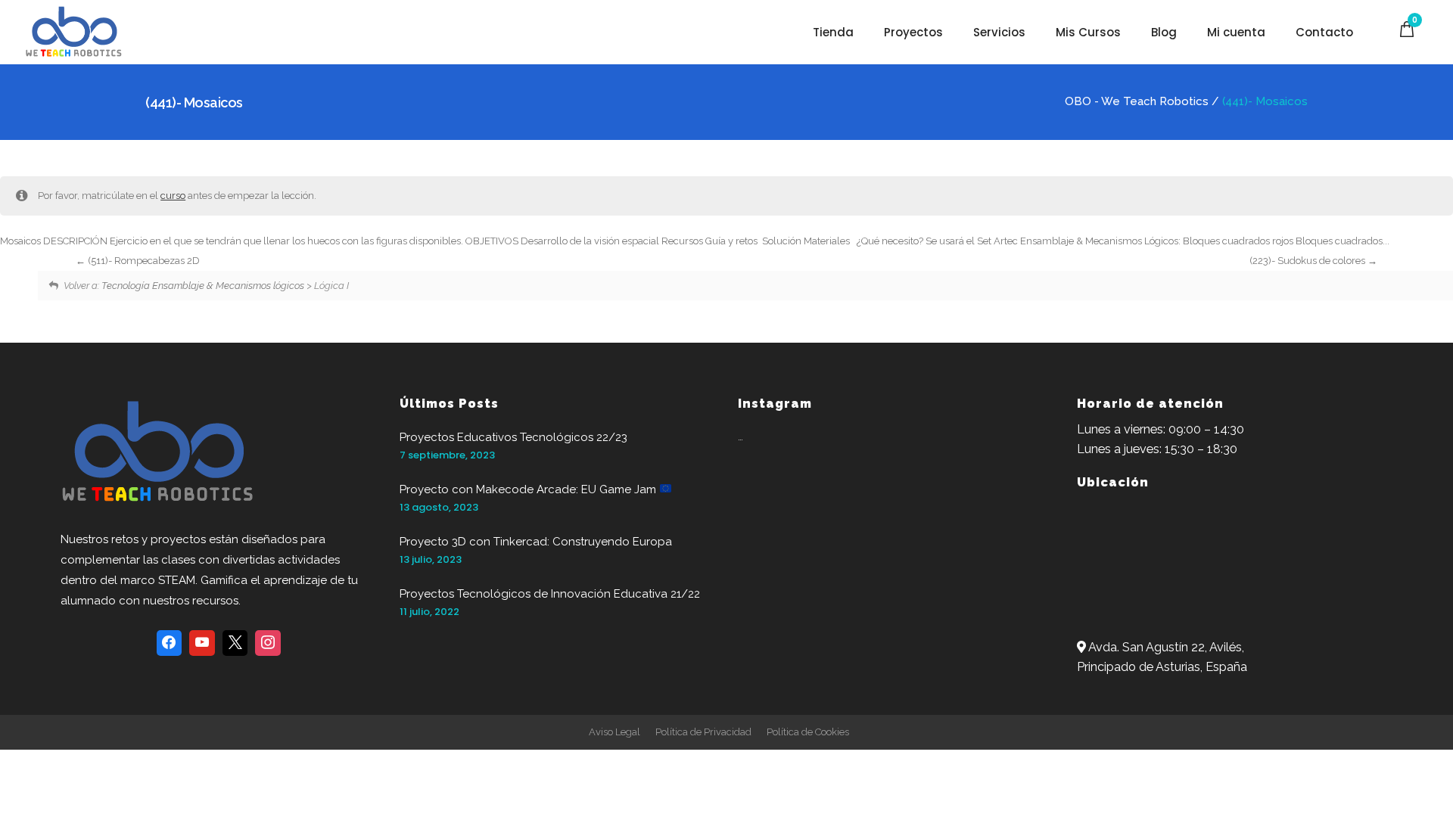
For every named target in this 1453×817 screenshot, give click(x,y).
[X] (235, 643)
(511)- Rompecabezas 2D (143, 260)
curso (172, 195)
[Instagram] (268, 643)
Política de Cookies (808, 732)
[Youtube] (202, 643)
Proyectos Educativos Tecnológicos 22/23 (513, 437)
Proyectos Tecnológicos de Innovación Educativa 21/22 (550, 594)
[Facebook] (169, 643)
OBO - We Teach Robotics (1137, 101)
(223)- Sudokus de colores (1308, 260)
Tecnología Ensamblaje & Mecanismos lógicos (202, 285)
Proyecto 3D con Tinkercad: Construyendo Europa (536, 541)
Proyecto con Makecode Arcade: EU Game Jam (529, 489)
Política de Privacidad (703, 732)
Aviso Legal (614, 732)
